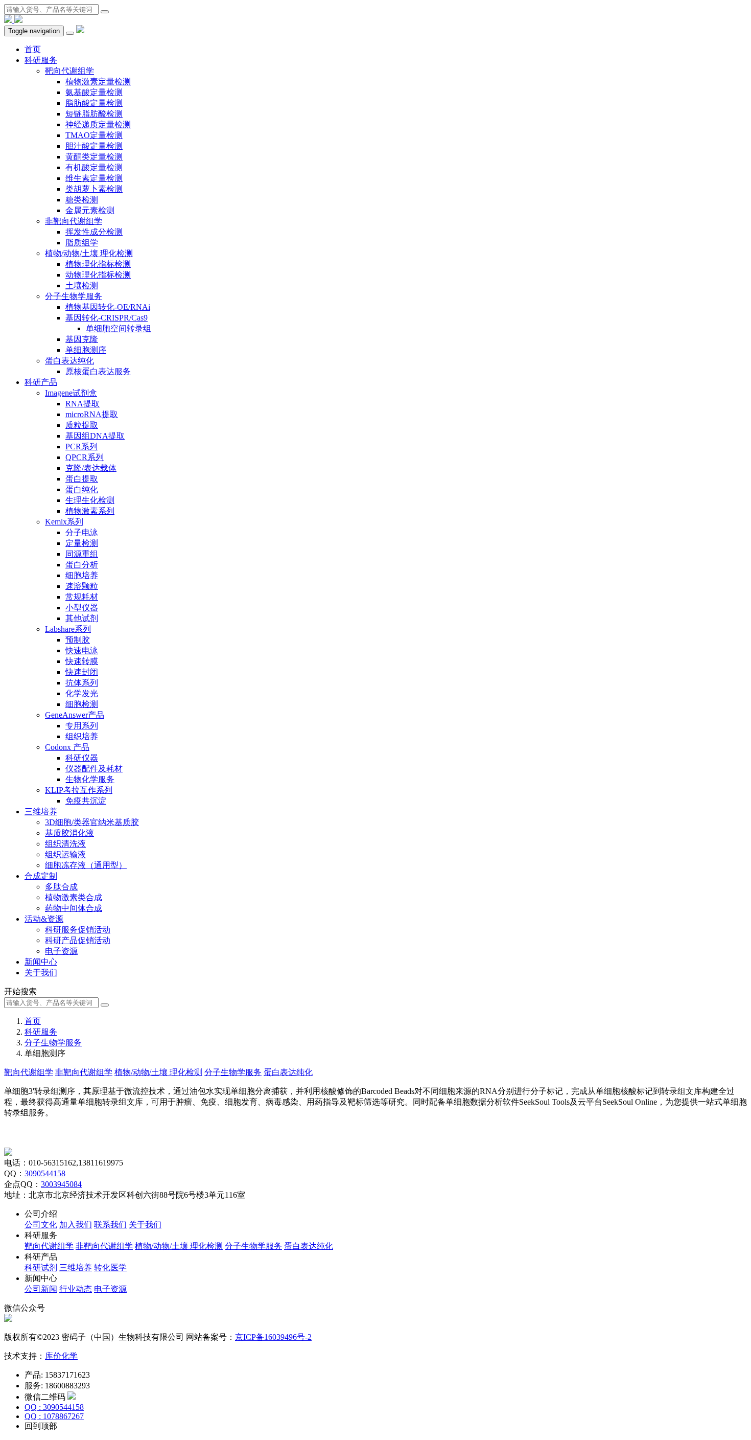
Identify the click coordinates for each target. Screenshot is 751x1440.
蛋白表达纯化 (69, 360)
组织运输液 (65, 854)
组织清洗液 (65, 843)
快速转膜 (81, 661)
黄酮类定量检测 (94, 156)
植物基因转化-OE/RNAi (107, 307)
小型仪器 (81, 607)
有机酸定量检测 (94, 167)
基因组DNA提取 (95, 435)
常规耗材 (81, 596)
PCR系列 (81, 446)
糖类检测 (81, 199)
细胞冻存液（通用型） (86, 865)
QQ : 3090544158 (54, 1407)
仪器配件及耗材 (94, 768)
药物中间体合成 (73, 908)
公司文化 (41, 1224)
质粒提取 (81, 425)
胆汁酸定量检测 (94, 146)
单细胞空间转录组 (118, 328)
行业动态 (75, 1289)
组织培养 (81, 736)
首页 (33, 49)
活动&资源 (44, 919)
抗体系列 (81, 682)
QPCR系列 (84, 457)
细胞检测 (81, 704)
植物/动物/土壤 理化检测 (89, 253)
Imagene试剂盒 (71, 392)
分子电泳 (81, 532)
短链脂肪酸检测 (94, 113)
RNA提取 (82, 403)
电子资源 (61, 951)
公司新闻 (41, 1289)
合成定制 (41, 876)
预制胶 (77, 639)
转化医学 (110, 1267)
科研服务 (41, 60)
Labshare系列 (68, 629)
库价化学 (61, 1356)
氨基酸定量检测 (94, 92)
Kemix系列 (64, 521)
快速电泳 (81, 650)
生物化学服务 (89, 779)
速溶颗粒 (81, 586)
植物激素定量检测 (98, 81)
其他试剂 (81, 618)
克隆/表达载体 (90, 468)
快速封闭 (81, 672)
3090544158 (45, 1173)
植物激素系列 (89, 511)
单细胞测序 (85, 350)
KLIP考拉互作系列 (78, 790)
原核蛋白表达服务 (98, 371)
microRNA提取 (91, 414)
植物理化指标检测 (98, 264)
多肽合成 (61, 886)
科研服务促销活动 (77, 929)
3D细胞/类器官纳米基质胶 (92, 822)
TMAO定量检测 (94, 135)
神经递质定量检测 (98, 124)
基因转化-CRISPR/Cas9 (106, 317)
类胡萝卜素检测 (94, 189)
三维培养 (41, 811)
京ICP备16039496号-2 (273, 1337)
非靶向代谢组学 (73, 221)
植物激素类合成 (73, 897)
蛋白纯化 (81, 489)
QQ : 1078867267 (54, 1416)
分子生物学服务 (73, 296)
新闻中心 (41, 961)
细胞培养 (81, 575)
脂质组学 (81, 242)
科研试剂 (41, 1267)
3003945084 (61, 1184)
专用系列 (81, 725)
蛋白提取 (81, 478)
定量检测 (81, 543)
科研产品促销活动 (77, 940)
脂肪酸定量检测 (94, 103)
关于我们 (41, 972)
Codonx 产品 (67, 747)
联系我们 (110, 1224)
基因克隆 (81, 339)
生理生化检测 (89, 500)
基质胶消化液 (69, 833)
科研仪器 (81, 757)
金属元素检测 (89, 210)
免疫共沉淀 (85, 800)
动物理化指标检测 (98, 274)
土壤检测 (81, 285)
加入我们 (75, 1224)
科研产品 (41, 382)
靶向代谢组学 (69, 70)
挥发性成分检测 (94, 231)
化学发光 (81, 693)
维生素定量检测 (94, 178)
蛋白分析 (81, 564)
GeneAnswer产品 (74, 715)
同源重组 (81, 554)
